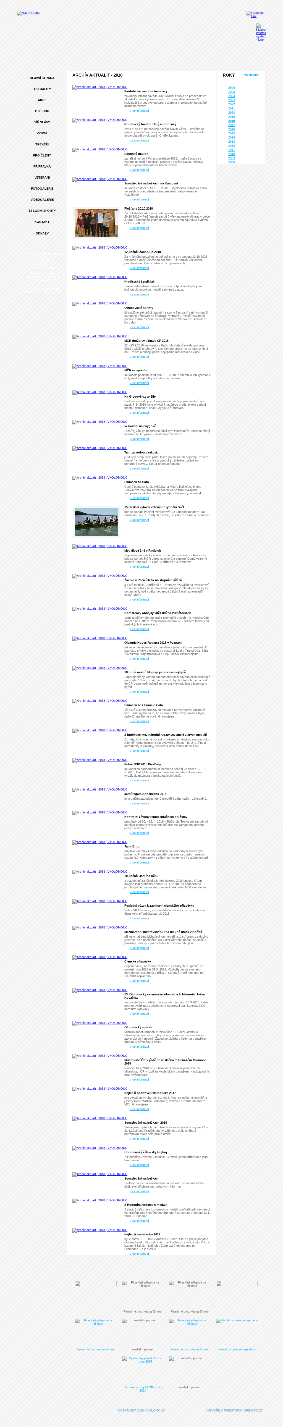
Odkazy (42, 233)
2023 (231, 100)
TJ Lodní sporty (42, 210)
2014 (231, 137)
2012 (231, 145)
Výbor (42, 133)
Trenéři (42, 144)
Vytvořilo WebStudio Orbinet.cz (234, 1410)
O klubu (42, 111)
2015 (231, 133)
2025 (231, 91)
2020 (231, 112)
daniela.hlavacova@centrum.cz (42, 280)
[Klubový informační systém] (261, 32)
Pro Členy (42, 155)
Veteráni (42, 177)
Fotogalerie (42, 188)
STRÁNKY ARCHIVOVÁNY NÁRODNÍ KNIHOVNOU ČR (42, 290)
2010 (231, 154)
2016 (231, 129)
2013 (231, 141)
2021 (231, 108)
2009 (231, 158)
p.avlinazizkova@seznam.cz (42, 276)
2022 (231, 104)
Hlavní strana (42, 78)
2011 (231, 150)
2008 (231, 162)
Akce (42, 100)
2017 (231, 125)
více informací (139, 110)
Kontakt (42, 221)
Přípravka (42, 166)
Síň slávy (42, 122)
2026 (231, 87)
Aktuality (42, 89)
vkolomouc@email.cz (42, 267)
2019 (231, 116)
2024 (231, 96)
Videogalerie (42, 199)
